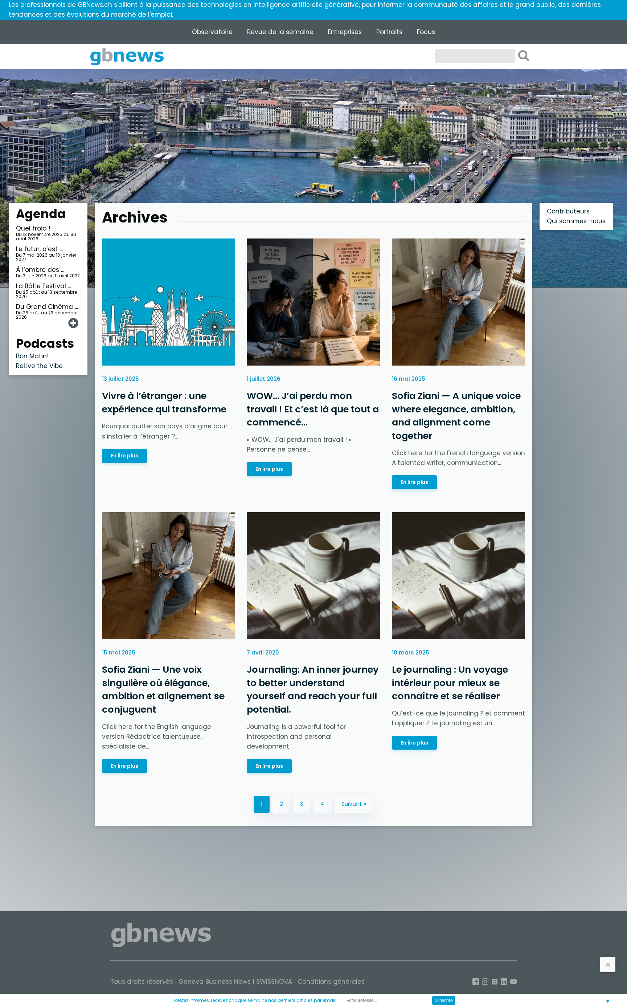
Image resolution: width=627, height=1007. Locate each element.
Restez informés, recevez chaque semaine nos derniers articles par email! (255, 1000)
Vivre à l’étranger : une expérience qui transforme (164, 402)
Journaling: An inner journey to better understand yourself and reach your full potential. (312, 689)
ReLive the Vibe (39, 366)
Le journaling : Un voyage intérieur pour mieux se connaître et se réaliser (450, 683)
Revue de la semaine (280, 32)
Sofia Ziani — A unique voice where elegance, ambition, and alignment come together (456, 415)
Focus (426, 32)
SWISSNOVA (274, 981)
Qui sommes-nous (576, 221)
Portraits (389, 32)
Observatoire (212, 32)
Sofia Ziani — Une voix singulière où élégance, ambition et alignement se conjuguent (163, 689)
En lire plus (124, 455)
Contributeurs (568, 211)
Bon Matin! (32, 356)
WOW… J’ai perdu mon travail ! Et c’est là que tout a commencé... (313, 409)
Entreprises (345, 32)
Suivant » (353, 804)
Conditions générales (331, 981)
